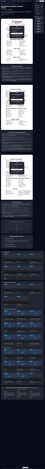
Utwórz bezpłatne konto (25, 467)
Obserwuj (5, 9)
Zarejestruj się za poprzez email (17, 101)
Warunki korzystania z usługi (18, 36)
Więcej (4, 278)
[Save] (38, 3)
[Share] (40, 3)
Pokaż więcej (2, 15)
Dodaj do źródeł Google (10, 9)
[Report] (43, 3)
